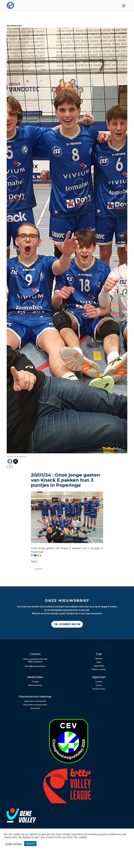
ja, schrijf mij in (67, 624)
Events (99, 685)
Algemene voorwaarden (35, 701)
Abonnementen (35, 685)
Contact (98, 681)
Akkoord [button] (30, 843)
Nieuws (98, 658)
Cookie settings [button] (13, 843)
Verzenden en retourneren (35, 705)
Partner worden (99, 669)
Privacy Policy (98, 689)
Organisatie (98, 666)
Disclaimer (35, 708)
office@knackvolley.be (35, 666)
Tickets (35, 681)
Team (98, 662)
